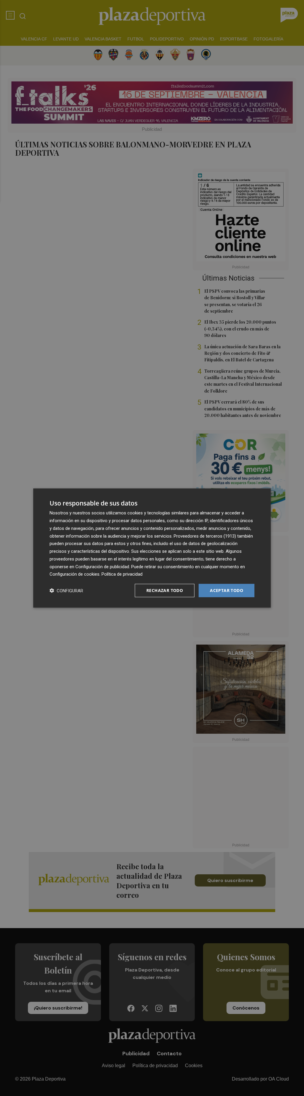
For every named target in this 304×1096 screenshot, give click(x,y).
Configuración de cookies (74, 574)
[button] (66, 590)
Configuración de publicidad (102, 566)
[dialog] (152, 548)
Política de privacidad (122, 574)
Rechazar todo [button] (164, 590)
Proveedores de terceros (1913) (205, 535)
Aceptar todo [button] (226, 590)
